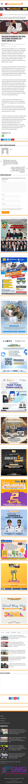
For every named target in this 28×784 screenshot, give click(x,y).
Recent (2, 632)
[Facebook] (10, 698)
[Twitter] (12, 698)
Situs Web (4, 203)
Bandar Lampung (8, 17)
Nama (3, 194)
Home (2, 17)
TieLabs (22, 778)
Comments (13, 632)
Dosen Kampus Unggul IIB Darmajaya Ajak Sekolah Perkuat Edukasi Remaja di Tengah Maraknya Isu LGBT (17, 658)
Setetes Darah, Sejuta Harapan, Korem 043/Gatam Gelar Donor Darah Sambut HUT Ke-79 (17, 665)
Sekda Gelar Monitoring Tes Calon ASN (10, 761)
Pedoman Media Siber (5, 723)
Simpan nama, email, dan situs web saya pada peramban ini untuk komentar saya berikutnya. (12, 209)
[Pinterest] (15, 698)
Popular (7, 632)
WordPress (11, 778)
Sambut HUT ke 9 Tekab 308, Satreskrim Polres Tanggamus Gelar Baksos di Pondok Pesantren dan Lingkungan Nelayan (17, 747)
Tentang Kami (3, 718)
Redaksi (2, 716)
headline (11, 44)
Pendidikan (20, 44)
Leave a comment (6, 46)
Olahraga (15, 44)
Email (3, 199)
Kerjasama (2, 720)
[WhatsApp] (3, 136)
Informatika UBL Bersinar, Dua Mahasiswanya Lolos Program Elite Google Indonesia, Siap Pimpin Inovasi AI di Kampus (18, 731)
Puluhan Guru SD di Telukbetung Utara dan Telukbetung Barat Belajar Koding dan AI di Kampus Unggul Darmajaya (17, 652)
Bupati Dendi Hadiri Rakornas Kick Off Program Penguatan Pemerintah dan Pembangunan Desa (17, 739)
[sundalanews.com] (14, 3)
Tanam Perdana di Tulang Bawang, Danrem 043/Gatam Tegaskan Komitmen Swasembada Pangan (17, 637)
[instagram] (18, 698)
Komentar (4, 181)
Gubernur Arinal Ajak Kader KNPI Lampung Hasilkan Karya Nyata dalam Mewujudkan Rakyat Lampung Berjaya (17, 755)
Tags (19, 632)
